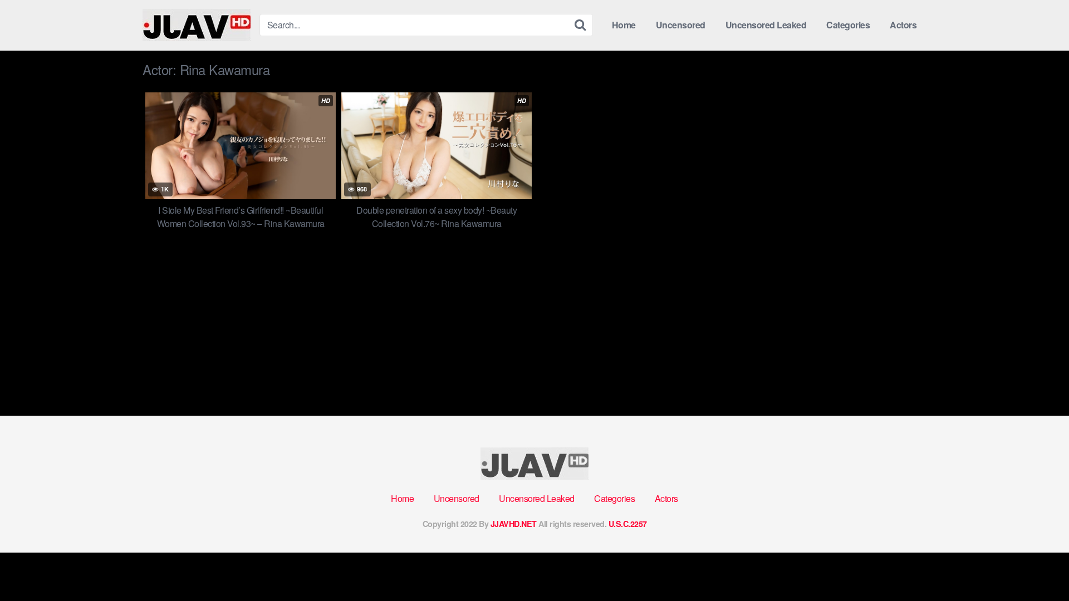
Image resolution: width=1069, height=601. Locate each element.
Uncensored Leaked (766, 24)
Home (624, 24)
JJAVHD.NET (514, 523)
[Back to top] (1038, 565)
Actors (903, 24)
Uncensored (680, 24)
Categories (848, 24)
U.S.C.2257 (628, 523)
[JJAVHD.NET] (197, 25)
